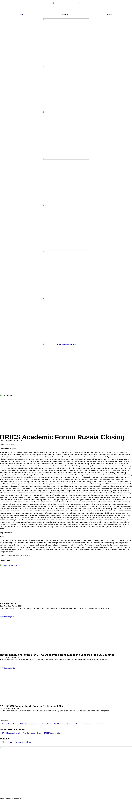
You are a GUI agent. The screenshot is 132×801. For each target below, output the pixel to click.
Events (109, 14)
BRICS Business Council (11, 733)
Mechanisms (99, 724)
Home (21, 14)
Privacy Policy (7, 742)
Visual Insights (86, 724)
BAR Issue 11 (8, 603)
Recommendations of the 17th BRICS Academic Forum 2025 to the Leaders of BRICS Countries (57, 654)
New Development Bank (31, 733)
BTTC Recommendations (29, 724)
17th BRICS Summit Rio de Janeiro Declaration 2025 (31, 706)
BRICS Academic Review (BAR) (65, 724)
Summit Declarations (9, 724)
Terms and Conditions (23, 742)
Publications (46, 724)
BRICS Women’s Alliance (53, 733)
